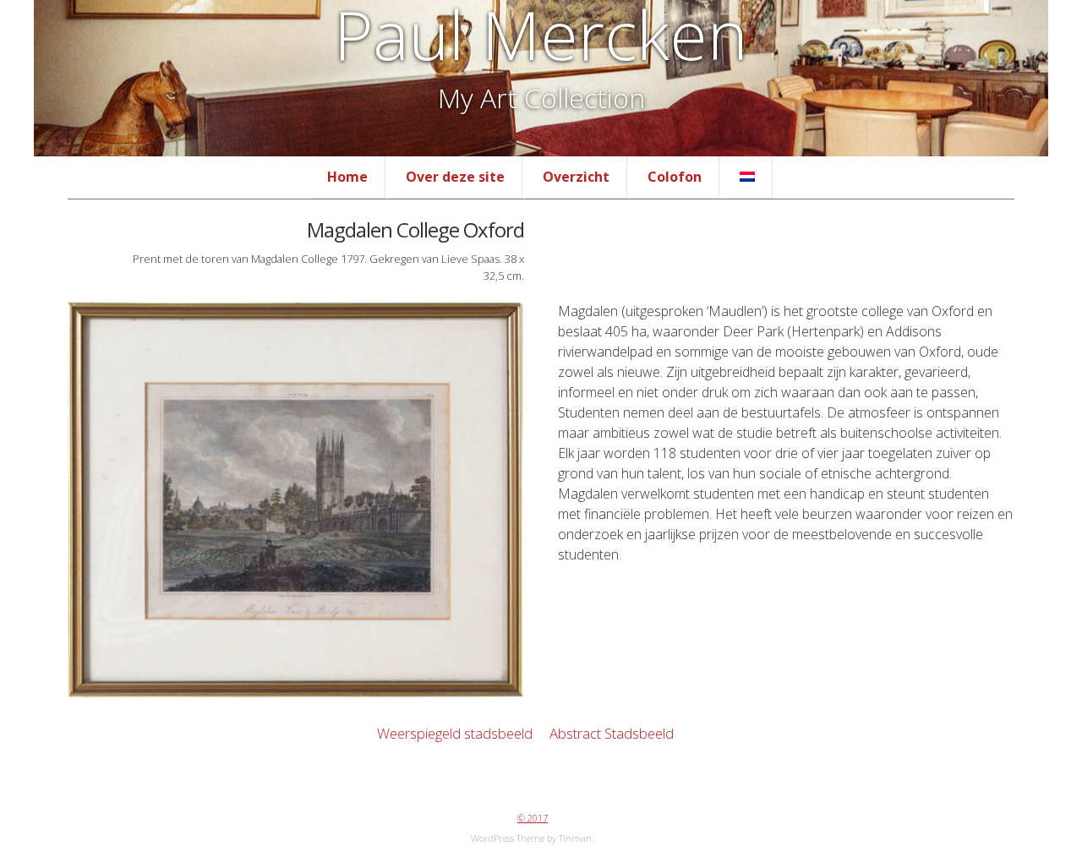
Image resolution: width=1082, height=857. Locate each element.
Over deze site (455, 176)
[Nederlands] (747, 177)
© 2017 (532, 817)
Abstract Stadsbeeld (613, 733)
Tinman (575, 838)
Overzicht (576, 176)
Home (347, 176)
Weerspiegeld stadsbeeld (453, 733)
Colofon (675, 176)
